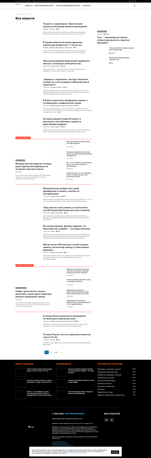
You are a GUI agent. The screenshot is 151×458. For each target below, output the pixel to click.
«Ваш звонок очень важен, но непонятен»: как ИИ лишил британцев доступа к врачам (66, 209)
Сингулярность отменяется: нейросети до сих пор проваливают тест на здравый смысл (79, 302)
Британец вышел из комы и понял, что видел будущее (78, 142)
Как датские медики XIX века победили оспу (119, 58)
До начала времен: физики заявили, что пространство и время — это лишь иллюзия (66, 227)
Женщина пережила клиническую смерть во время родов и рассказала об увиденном (79, 153)
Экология (52, 29)
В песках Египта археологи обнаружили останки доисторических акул (64, 317)
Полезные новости (56, 87)
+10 (56, 352)
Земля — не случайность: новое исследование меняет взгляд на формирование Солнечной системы (39, 393)
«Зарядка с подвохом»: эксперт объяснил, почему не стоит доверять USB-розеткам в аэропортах (66, 82)
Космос (52, 231)
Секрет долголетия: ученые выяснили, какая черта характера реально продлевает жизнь (34, 294)
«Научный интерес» (74, 414)
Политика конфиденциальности (63, 445)
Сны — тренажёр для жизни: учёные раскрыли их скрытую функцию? (113, 40)
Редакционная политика (60, 443)
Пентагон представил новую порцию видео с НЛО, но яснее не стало (39, 370)
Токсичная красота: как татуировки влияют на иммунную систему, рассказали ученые (79, 174)
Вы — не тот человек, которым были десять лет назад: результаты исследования (79, 164)
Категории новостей (44, 6)
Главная (18, 14)
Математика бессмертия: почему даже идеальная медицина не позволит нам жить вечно (33, 166)
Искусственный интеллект (68, 6)
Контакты (63, 442)
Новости (29, 6)
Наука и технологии (56, 213)
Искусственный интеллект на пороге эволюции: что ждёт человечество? (39, 381)
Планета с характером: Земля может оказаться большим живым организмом (65, 25)
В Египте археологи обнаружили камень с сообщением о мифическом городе (65, 101)
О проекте (86, 6)
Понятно (115, 452)
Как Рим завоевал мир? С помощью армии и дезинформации (80, 392)
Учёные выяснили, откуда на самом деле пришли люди (121, 49)
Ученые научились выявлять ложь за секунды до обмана (78, 280)
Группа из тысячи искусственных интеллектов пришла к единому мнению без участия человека (78, 271)
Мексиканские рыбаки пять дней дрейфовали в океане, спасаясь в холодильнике (61, 191)
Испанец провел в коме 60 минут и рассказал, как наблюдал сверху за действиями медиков (62, 121)
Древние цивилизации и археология (60, 47)
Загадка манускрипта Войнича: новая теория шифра (81, 381)
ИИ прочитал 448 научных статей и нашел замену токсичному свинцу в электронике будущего (66, 247)
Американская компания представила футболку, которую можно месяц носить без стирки (78, 292)
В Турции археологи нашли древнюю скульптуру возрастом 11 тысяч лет (62, 43)
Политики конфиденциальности (76, 453)
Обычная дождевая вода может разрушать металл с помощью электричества (66, 62)
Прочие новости (55, 66)
